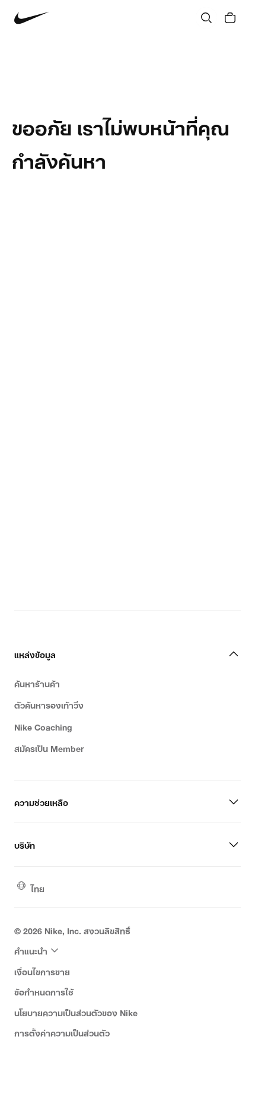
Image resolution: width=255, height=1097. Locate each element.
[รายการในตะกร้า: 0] (230, 18)
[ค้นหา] (206, 18)
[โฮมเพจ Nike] (31, 18)
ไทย (37, 888)
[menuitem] (38, 950)
